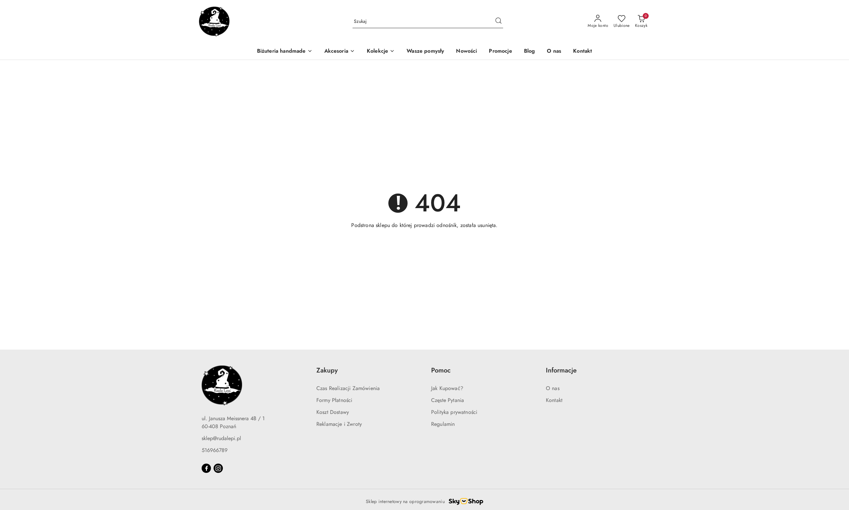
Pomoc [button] (441, 370)
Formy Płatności (334, 400)
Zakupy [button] (327, 370)
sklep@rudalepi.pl (221, 438)
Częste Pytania (447, 400)
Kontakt (554, 400)
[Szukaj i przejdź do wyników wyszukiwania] (498, 22)
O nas (552, 388)
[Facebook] (206, 468)
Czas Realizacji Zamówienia (348, 388)
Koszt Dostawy (332, 412)
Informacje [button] (561, 370)
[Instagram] (218, 468)
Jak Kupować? (447, 388)
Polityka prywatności (454, 412)
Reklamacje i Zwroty (339, 424)
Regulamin (443, 424)
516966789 (215, 450)
